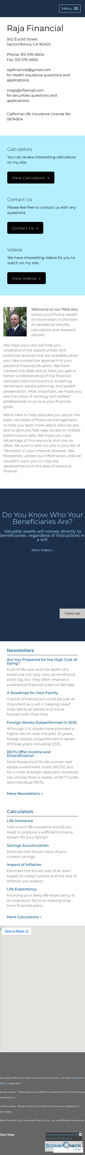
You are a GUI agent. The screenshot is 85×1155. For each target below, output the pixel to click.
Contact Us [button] (23, 228)
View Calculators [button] (28, 178)
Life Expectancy (21, 889)
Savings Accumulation (28, 845)
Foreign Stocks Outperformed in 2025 (42, 722)
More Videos (43, 550)
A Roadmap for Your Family (32, 693)
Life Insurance (20, 821)
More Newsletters (25, 793)
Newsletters (20, 650)
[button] (69, 9)
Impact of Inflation (24, 864)
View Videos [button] (24, 278)
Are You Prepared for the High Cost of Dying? (42, 661)
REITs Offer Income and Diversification (29, 754)
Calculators (20, 811)
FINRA (74, 1077)
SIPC (2, 1083)
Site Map (7, 1135)
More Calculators (24, 917)
